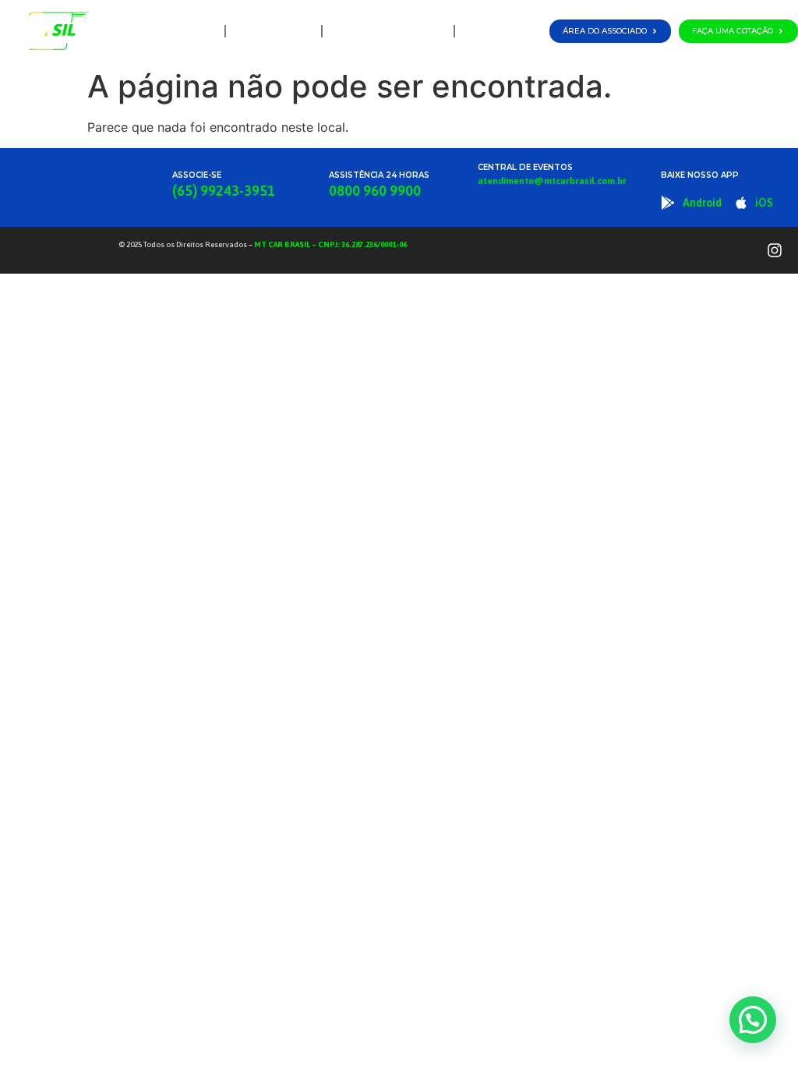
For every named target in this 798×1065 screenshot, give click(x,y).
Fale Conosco (499, 31)
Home (198, 31)
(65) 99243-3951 (223, 190)
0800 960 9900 (375, 190)
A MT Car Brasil (273, 31)
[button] (752, 1019)
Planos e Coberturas (384, 31)
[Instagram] (774, 250)
